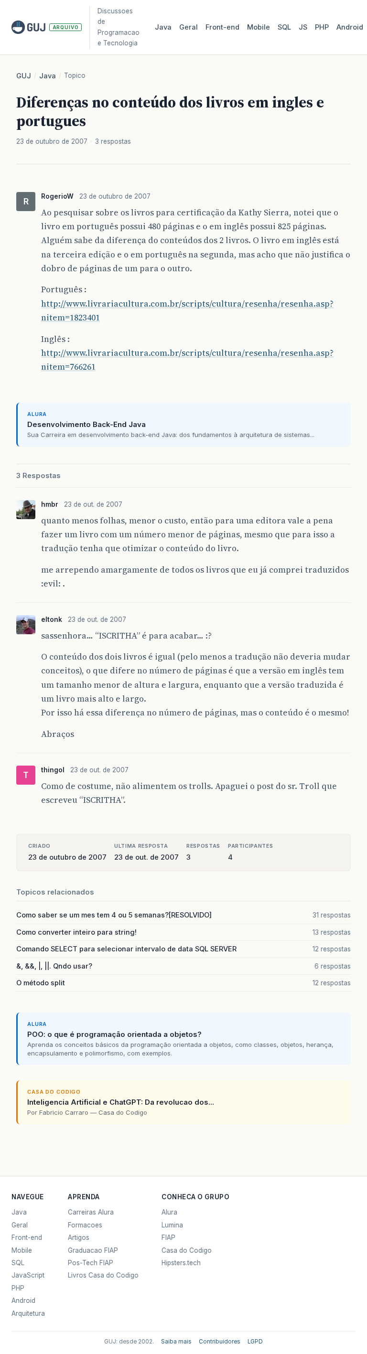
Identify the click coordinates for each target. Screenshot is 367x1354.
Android (349, 27)
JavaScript (27, 1275)
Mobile (258, 27)
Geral (188, 27)
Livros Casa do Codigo (103, 1275)
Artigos (78, 1237)
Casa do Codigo (187, 1250)
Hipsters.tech (181, 1263)
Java (163, 27)
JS (303, 27)
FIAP (168, 1237)
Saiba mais (176, 1341)
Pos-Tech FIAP (90, 1263)
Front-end (26, 1237)
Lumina (172, 1225)
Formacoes (85, 1225)
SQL (284, 27)
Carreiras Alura (91, 1212)
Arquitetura (28, 1313)
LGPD (255, 1341)
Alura (169, 1212)
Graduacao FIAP (93, 1250)
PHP (322, 27)
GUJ (23, 76)
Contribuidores (219, 1341)
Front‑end (222, 27)
